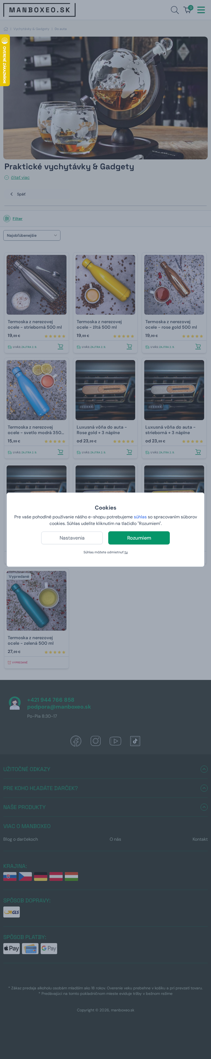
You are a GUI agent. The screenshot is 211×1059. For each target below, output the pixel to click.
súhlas (140, 517)
